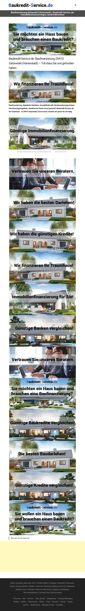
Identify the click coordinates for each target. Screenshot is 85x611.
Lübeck (23, 602)
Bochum (62, 586)
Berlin (13, 583)
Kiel (24, 598)
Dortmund (70, 583)
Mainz (41, 602)
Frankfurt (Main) (42, 583)
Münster (31, 589)
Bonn (25, 589)
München (27, 583)
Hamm (25, 605)
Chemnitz (17, 598)
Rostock (55, 602)
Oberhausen (32, 602)
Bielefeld (18, 589)
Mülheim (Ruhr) (48, 605)
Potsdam (59, 605)
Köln (34, 583)
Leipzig (18, 586)
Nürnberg (47, 586)
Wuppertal (71, 586)
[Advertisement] (42, 556)
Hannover (39, 586)
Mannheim (47, 589)
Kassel (63, 602)
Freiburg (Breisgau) (65, 598)
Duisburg (55, 586)
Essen (12, 586)
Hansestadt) (43, 112)
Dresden (31, 586)
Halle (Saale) (40, 598)
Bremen (25, 586)
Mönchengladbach (30, 593)
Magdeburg (51, 598)
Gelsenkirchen (44, 593)
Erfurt (48, 602)
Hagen (69, 602)
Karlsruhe (38, 589)
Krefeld (16, 602)
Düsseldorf (61, 583)
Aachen (30, 598)
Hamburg (19, 583)
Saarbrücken (35, 605)
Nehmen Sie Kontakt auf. (20, 538)
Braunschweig (56, 593)
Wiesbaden (65, 589)
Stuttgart (53, 583)
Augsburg (56, 589)
